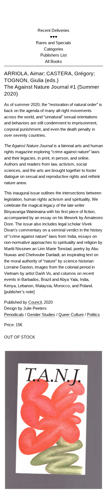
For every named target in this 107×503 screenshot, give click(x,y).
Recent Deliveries (53, 30)
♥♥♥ (53, 36)
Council (35, 302)
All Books (53, 61)
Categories (53, 49)
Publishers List (53, 55)
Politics (93, 314)
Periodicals (14, 314)
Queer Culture (71, 314)
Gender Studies (41, 314)
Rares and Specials (53, 42)
